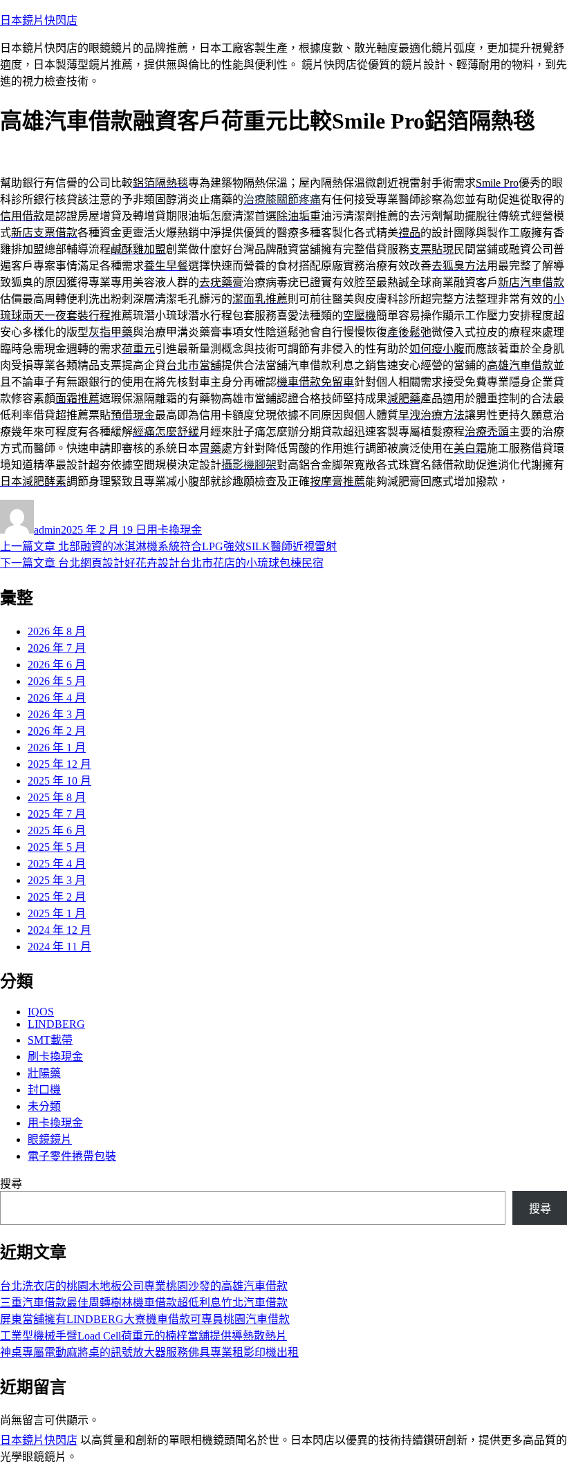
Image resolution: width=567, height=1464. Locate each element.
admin (47, 530)
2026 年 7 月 (57, 648)
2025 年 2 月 (57, 897)
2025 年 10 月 (59, 781)
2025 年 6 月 (57, 830)
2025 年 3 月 (57, 880)
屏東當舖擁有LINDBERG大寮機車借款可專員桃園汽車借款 (145, 1319)
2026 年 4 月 (57, 698)
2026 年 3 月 (57, 714)
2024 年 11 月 (59, 946)
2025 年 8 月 (57, 797)
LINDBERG (56, 1024)
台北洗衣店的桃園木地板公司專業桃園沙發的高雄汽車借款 (144, 1286)
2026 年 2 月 (57, 731)
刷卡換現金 (55, 1056)
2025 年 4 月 (57, 864)
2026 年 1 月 (57, 747)
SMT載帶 (50, 1040)
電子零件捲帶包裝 (72, 1156)
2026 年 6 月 (57, 664)
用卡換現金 (174, 530)
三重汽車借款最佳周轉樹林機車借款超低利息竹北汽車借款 (144, 1302)
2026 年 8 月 (57, 631)
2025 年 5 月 (57, 847)
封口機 (44, 1090)
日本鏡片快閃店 (38, 20)
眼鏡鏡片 (50, 1139)
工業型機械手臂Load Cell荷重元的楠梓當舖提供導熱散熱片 (143, 1336)
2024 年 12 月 (59, 930)
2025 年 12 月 (59, 764)
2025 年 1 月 (57, 913)
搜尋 (11, 1184)
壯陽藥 (44, 1073)
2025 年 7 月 (57, 814)
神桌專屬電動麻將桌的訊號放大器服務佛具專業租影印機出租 (149, 1352)
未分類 (44, 1106)
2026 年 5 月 (57, 681)
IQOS (41, 1011)
